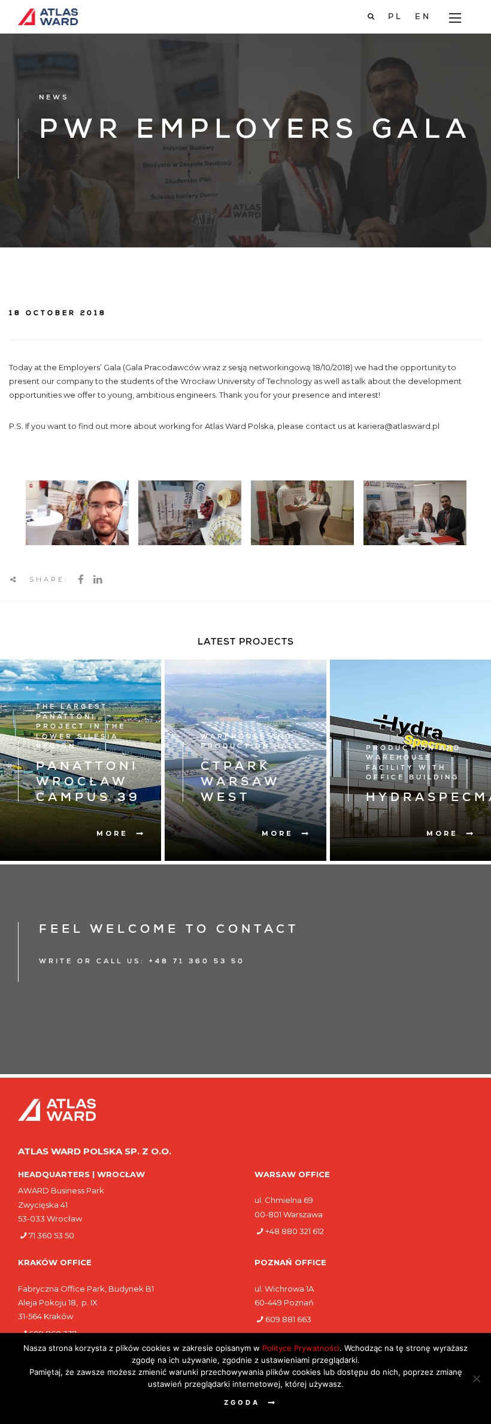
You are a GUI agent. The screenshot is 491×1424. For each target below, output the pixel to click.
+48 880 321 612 (294, 1231)
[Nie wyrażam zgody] (476, 1378)
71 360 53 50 (51, 1235)
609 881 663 (288, 1319)
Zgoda (242, 1402)
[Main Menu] (455, 18)
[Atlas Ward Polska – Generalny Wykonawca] (48, 17)
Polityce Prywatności (301, 1348)
